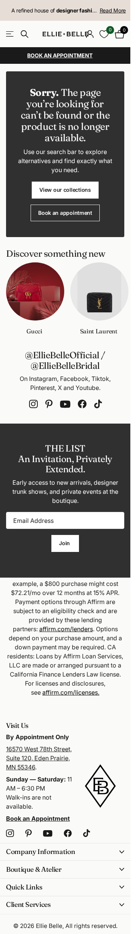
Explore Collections (10, 34)
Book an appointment (65, 213)
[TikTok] (98, 404)
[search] (24, 34)
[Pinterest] (49, 404)
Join (65, 543)
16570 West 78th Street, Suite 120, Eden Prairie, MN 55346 (39, 758)
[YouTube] (65, 404)
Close (65, 852)
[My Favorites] (104, 34)
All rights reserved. (91, 925)
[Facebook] (82, 404)
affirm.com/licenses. (70, 692)
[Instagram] (33, 404)
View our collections (65, 189)
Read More (113, 10)
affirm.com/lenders (66, 629)
